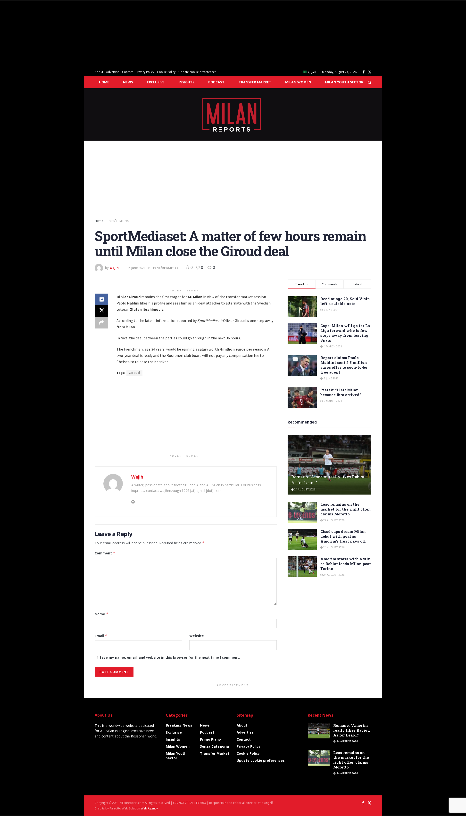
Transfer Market (255, 82)
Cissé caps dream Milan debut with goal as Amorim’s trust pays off (343, 536)
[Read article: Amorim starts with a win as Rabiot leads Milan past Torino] (302, 566)
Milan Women (298, 82)
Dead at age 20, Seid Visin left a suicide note (345, 301)
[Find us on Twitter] (369, 72)
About (99, 72)
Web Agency (149, 808)
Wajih (114, 267)
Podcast (216, 82)
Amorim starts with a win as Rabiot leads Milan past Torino (345, 563)
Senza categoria (214, 746)
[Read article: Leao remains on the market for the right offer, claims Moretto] (302, 512)
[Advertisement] (145, 34)
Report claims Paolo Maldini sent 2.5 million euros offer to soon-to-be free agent (343, 365)
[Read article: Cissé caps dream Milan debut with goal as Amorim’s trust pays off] (302, 539)
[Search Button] (369, 82)
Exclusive (156, 82)
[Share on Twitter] (101, 311)
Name (101, 614)
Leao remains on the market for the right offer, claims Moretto (345, 509)
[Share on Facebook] (101, 299)
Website (196, 635)
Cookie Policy (166, 72)
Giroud (134, 373)
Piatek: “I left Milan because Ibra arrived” (340, 392)
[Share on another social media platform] (101, 322)
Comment (105, 553)
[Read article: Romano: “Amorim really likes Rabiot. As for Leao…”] (329, 465)
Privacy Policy (145, 72)
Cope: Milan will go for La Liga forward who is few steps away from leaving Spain (345, 333)
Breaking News (179, 725)
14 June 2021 (136, 267)
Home (104, 82)
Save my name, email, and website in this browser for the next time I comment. (170, 657)
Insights (186, 82)
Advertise (112, 72)
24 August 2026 (304, 489)
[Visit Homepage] (233, 114)
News (128, 82)
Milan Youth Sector (344, 82)
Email (101, 635)
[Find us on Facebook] (364, 72)
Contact (127, 72)
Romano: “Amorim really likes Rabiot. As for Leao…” (351, 730)
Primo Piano (210, 739)
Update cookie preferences (197, 72)
